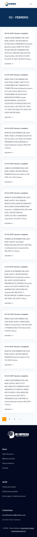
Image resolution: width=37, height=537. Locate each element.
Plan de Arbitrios (8, 463)
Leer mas (9, 64)
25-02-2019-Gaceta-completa (16, 164)
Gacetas (5, 468)
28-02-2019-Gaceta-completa (16, 33)
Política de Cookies (9, 487)
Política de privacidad (10, 491)
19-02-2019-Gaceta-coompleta (17, 347)
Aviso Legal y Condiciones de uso (14, 496)
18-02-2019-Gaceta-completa (16, 376)
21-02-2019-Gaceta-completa (16, 267)
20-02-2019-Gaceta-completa (16, 314)
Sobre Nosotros (8, 454)
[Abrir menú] (30, 3)
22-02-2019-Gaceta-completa (16, 234)
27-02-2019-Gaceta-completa (16, 75)
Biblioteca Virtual (8, 459)
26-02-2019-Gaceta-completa (16, 128)
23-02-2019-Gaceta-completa (16, 193)
